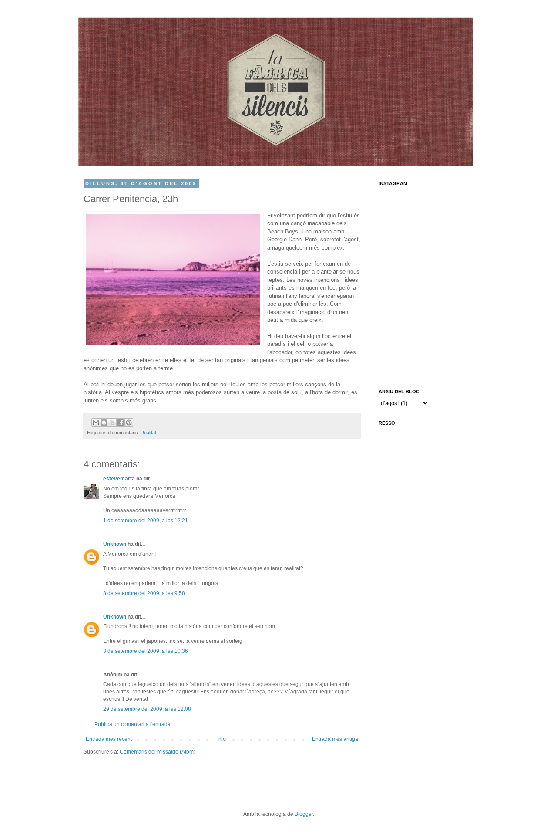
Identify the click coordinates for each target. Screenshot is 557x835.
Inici (222, 739)
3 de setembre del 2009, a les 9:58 (144, 593)
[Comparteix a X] (112, 422)
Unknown (114, 544)
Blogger (304, 814)
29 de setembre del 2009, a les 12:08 (147, 709)
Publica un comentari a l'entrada (132, 724)
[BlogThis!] (104, 422)
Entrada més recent (109, 739)
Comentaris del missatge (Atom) (157, 752)
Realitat (148, 432)
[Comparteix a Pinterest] (128, 422)
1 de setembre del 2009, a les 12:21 (145, 520)
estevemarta (119, 479)
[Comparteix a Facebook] (120, 422)
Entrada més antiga (335, 739)
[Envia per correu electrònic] (95, 422)
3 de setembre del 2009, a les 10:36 (145, 651)
